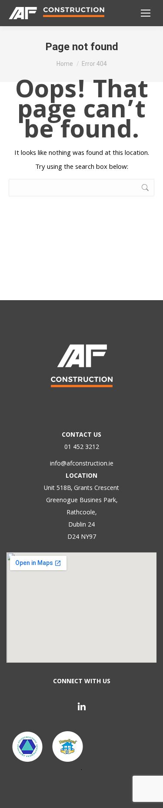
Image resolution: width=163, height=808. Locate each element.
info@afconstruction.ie (81, 464)
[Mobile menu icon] (145, 13)
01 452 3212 (81, 447)
